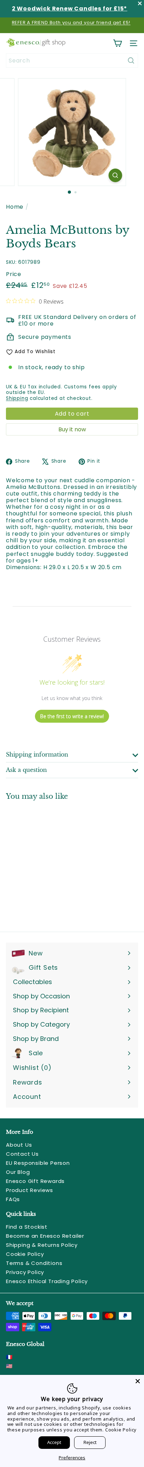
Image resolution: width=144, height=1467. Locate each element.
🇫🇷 (9, 1357)
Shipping (17, 398)
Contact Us (22, 1153)
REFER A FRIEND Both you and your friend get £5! (71, 22)
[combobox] (72, 60)
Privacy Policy (25, 1272)
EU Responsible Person (38, 1163)
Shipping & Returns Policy (42, 1245)
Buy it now (72, 429)
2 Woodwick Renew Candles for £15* (69, 9)
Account (27, 1096)
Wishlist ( (30, 1067)
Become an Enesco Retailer (45, 1235)
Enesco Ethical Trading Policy (47, 1281)
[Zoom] (115, 175)
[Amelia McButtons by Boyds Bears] (49, 861)
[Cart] (117, 43)
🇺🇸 (9, 1366)
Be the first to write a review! (72, 716)
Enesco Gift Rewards (35, 1181)
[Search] (131, 60)
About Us (19, 1144)
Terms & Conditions (34, 1263)
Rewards (27, 1082)
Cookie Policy (25, 1254)
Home (14, 206)
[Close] (137, 1381)
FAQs (13, 1199)
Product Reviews (29, 1190)
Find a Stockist (27, 1226)
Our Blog (18, 1172)
